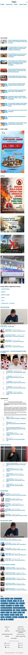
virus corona (11, 619)
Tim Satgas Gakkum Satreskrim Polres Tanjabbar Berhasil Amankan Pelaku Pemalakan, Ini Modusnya (17, 48)
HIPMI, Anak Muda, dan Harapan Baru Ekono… (16, 589)
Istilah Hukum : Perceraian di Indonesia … (15, 336)
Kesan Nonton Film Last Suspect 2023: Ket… (15, 440)
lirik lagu (14, 612)
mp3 (23, 612)
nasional (17, 614)
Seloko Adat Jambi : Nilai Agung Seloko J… (15, 560)
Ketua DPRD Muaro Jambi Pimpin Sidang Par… (15, 511)
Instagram (8, 645)
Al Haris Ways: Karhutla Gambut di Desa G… (16, 388)
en (18, 601)
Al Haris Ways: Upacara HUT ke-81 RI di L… (15, 383)
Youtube (8, 647)
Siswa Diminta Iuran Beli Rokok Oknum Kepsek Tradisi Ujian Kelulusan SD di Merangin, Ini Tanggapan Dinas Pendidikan (17, 63)
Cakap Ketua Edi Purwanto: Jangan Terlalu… (14, 434)
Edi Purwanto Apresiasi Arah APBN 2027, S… (16, 424)
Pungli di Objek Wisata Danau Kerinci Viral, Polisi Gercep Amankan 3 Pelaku (17, 76)
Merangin (19, 612)
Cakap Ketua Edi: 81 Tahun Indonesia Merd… (15, 475)
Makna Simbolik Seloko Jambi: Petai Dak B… (16, 544)
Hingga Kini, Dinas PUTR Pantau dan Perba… (16, 495)
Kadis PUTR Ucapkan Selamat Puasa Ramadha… (14, 500)
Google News (20, 629)
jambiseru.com (8, 605)
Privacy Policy (20, 634)
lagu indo (2, 612)
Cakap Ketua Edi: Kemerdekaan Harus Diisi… (15, 481)
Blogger (21, 647)
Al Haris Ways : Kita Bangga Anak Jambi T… (16, 373)
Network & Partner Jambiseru (21, 631)
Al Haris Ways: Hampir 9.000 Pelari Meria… (14, 393)
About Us (7, 627)
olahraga (2, 617)
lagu (14, 610)
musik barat (6, 614)
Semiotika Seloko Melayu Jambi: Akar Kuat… (16, 549)
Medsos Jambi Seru (20, 636)
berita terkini (9, 601)
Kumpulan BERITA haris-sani (6, 607)
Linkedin (21, 645)
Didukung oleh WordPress (10, 652)
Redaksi (7, 636)
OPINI (3, 297)
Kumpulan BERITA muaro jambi (19, 607)
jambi (17, 603)
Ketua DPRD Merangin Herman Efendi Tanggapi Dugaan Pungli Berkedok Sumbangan (17, 55)
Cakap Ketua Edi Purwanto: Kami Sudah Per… (15, 465)
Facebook (8, 643)
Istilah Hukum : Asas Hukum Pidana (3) (14, 341)
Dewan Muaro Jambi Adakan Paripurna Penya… (14, 505)
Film (7, 438)
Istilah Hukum (4, 307)
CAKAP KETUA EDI (5, 445)
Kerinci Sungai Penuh (16, 427)
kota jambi (17, 605)
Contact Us (20, 627)
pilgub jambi (15, 617)
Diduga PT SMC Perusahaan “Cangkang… (16, 418)
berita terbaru (3, 601)
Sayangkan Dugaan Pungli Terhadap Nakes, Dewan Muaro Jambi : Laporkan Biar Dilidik (17, 98)
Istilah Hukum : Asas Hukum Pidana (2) (14, 346)
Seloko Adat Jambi (6, 520)
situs (2, 619)
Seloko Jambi (3, 538)
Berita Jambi (9, 422)
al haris (2, 598)
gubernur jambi (12, 603)
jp (13, 605)
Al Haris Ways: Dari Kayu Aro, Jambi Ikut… (15, 378)
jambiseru (3, 605)
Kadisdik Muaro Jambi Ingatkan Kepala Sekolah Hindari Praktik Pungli (17, 123)
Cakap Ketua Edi (9, 432)
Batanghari (7, 598)
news (21, 614)
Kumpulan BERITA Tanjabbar (6, 610)
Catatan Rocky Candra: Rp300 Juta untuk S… (16, 574)
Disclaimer (14, 638)
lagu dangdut (23, 610)
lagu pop (7, 612)
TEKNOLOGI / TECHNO (7, 303)
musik (2, 614)
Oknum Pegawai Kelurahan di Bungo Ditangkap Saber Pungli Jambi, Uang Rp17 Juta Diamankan (17, 70)
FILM (2, 300)
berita (12, 598)
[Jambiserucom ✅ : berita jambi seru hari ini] (14, 2)
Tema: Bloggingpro (19, 652)
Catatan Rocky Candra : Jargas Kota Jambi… (16, 579)
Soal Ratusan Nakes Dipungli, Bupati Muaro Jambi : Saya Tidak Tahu (17, 90)
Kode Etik (7, 631)
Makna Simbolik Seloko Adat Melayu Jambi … (11, 540)
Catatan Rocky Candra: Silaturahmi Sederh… (16, 568)
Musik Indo (12, 614)
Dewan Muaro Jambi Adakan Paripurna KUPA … (16, 516)
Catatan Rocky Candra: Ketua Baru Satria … (15, 584)
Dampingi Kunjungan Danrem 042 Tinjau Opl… (15, 429)
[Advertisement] (14, 21)
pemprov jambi (8, 617)
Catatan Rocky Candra (7, 564)
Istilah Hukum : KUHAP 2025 (7, 326)
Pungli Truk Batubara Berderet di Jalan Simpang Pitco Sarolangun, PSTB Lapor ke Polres (17, 41)
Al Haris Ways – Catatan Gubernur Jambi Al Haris (13, 351)
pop (26, 617)
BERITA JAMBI (5, 295)
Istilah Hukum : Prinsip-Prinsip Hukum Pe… (15, 331)
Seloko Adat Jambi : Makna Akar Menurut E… (16, 554)
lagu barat (18, 610)
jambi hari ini (22, 603)
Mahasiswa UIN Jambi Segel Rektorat (17, 116)
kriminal (21, 605)
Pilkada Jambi (21, 617)
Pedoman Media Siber (7, 634)
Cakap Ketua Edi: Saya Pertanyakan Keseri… (14, 486)
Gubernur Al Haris (4, 603)
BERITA (3, 292)
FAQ (7, 629)
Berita (7, 417)
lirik (11, 612)
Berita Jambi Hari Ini (18, 598)
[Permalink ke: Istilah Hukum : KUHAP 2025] (14, 316)
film (21, 601)
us (6, 619)
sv (4, 619)
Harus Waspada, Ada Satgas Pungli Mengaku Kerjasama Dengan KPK (16, 84)
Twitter (21, 643)
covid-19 (14, 601)
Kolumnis (13, 334)
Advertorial (4, 491)
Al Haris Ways (9, 370)
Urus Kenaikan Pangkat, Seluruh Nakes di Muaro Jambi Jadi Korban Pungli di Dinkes (17, 104)
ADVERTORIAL (5, 289)
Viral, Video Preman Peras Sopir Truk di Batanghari (17, 110)
